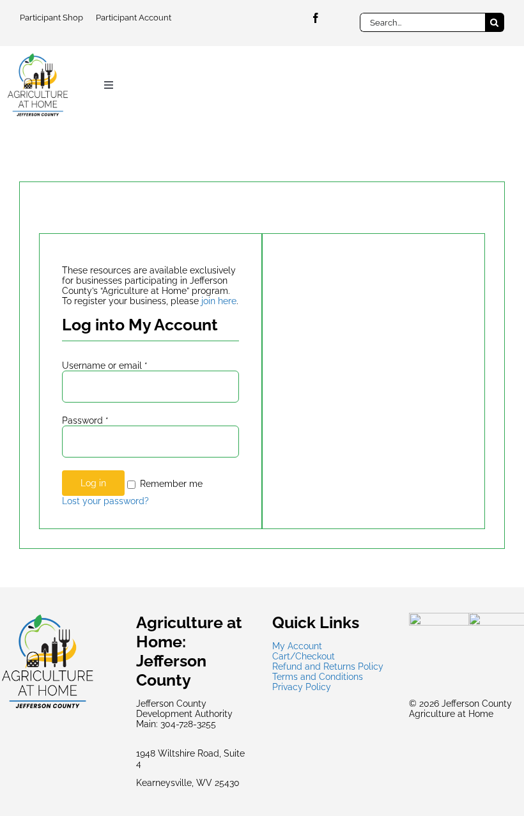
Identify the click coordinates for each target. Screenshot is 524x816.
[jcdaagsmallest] (38, 57)
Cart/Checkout (303, 656)
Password (85, 420)
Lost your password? (105, 501)
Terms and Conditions (317, 677)
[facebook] (316, 18)
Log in (93, 483)
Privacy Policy (301, 687)
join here (218, 301)
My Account (297, 646)
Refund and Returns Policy (327, 666)
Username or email (105, 365)
